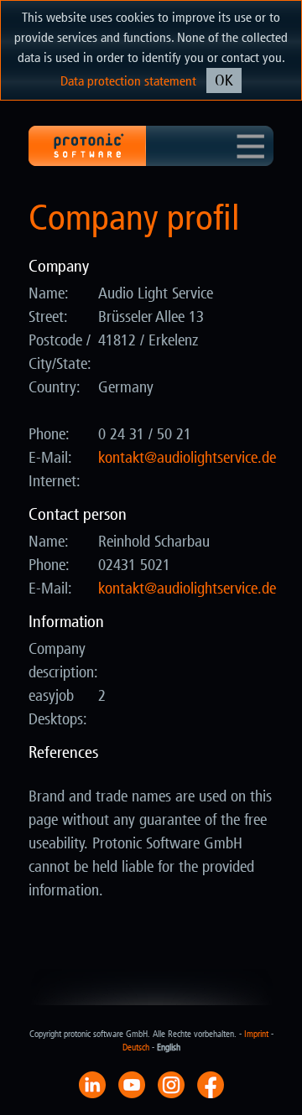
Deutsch (135, 1047)
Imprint (256, 1034)
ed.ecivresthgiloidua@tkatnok (187, 458)
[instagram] (171, 1084)
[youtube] (131, 1084)
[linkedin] (92, 1084)
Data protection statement (128, 81)
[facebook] (210, 1084)
